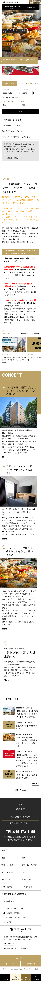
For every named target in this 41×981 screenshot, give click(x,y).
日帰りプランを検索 (11, 97)
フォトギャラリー (8, 872)
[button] (23, 333)
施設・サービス (7, 865)
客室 (3, 858)
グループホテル (20, 958)
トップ (4, 850)
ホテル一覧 (10, 964)
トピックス (5, 879)
